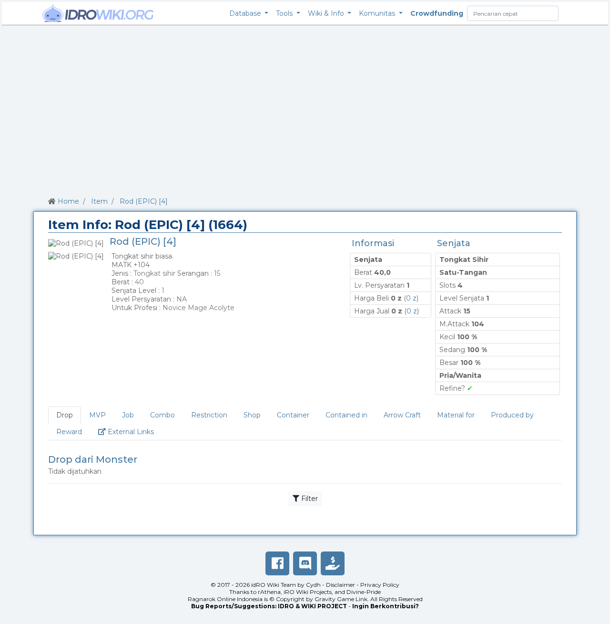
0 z (411, 298)
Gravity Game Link (341, 599)
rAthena (269, 591)
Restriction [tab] (209, 415)
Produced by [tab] (512, 415)
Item (99, 201)
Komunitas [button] (378, 13)
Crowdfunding (436, 13)
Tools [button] (285, 13)
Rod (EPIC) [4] (144, 201)
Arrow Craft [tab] (402, 415)
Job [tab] (128, 415)
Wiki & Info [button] (327, 13)
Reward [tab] (69, 431)
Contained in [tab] (346, 415)
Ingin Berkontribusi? (385, 606)
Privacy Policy (379, 584)
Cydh (313, 584)
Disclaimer (340, 584)
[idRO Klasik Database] (98, 13)
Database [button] (246, 13)
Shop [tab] (252, 415)
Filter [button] (308, 498)
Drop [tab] (64, 415)
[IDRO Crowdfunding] (333, 563)
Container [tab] (293, 415)
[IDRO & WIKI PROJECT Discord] (305, 563)
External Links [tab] (134, 431)
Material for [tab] (456, 415)
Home (68, 201)
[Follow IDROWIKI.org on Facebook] (277, 563)
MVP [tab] (97, 415)
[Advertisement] (305, 109)
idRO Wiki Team (273, 584)
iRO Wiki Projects (308, 591)
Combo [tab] (162, 415)
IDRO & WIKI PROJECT (312, 606)
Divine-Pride (363, 591)
